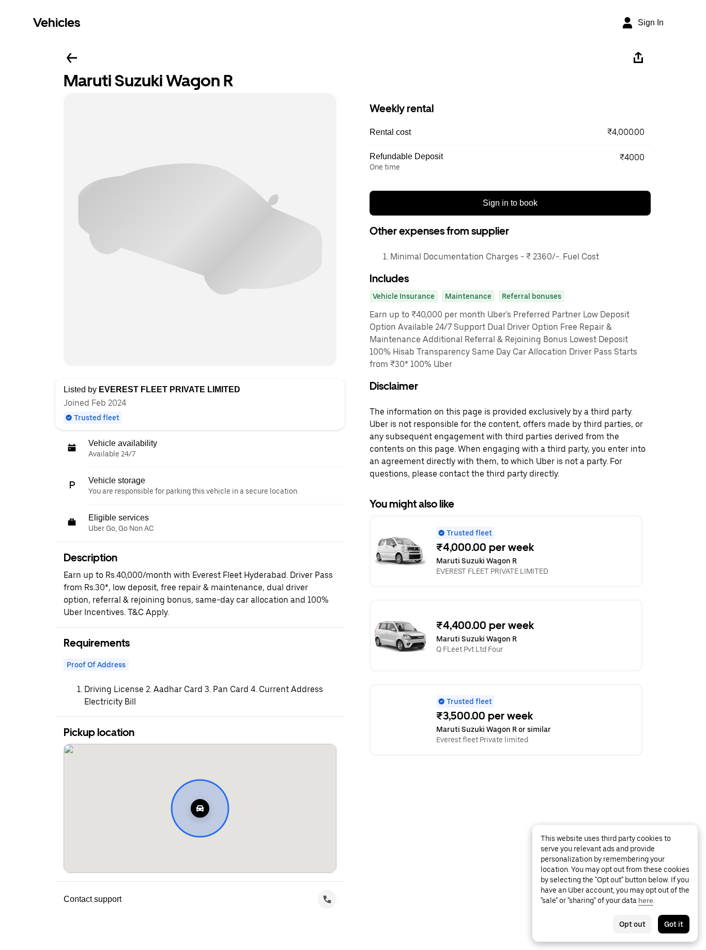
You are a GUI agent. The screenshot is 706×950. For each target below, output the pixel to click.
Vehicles (56, 22)
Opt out (632, 924)
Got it (673, 924)
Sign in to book (510, 202)
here (645, 900)
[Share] (638, 57)
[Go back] (71, 57)
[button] (510, 132)
